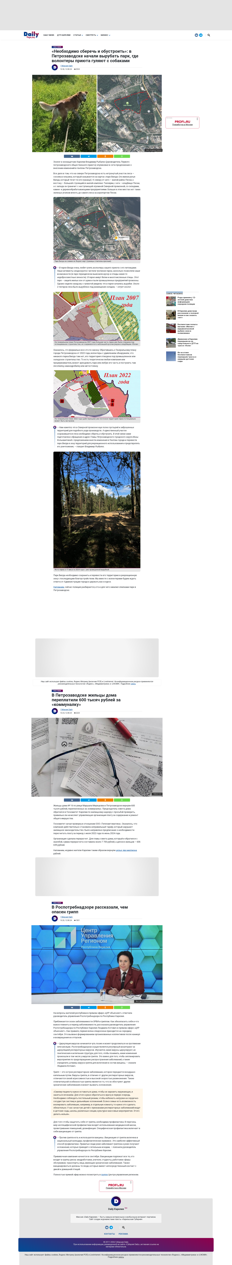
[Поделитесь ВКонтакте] (72, 156)
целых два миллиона (126, 850)
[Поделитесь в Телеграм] (88, 156)
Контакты (109, 1234)
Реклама (123, 1234)
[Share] (122, 156)
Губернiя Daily (66, 66)
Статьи (77, 35)
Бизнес (104, 35)
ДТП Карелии (63, 35)
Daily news (49, 35)
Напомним (58, 587)
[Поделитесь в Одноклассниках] (105, 156)
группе (104, 1174)
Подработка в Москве (182, 124)
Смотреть (91, 35)
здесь (133, 684)
